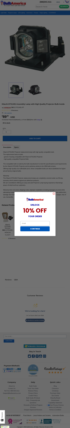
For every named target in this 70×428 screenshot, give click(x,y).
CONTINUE (35, 229)
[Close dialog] (54, 194)
